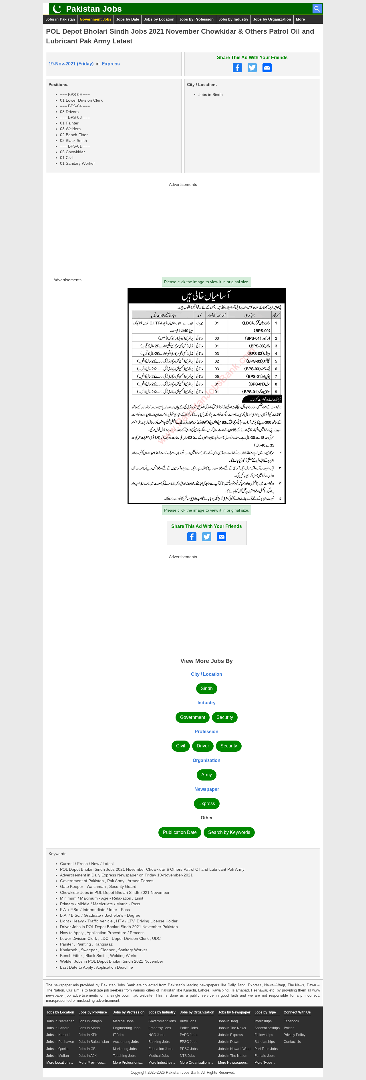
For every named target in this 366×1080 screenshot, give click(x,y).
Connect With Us (297, 1012)
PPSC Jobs (189, 1049)
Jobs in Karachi (58, 1035)
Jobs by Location (159, 19)
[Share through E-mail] (267, 67)
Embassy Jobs (159, 1028)
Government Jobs (95, 19)
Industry (207, 702)
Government (192, 717)
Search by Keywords (229, 832)
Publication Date (180, 832)
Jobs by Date (127, 19)
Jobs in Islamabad (60, 1021)
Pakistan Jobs (94, 8)
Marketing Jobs (125, 1049)
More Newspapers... (233, 1063)
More (300, 19)
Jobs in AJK (88, 1056)
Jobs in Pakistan (60, 19)
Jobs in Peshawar (60, 1042)
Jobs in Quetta (57, 1049)
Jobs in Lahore (57, 1028)
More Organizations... (196, 1063)
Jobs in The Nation (232, 1056)
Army (206, 774)
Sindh (207, 688)
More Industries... (161, 1063)
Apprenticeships (267, 1028)
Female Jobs (264, 1056)
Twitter (289, 1028)
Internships (263, 1021)
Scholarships (264, 1042)
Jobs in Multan (57, 1056)
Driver (203, 745)
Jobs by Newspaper (234, 1012)
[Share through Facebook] (237, 67)
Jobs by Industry (233, 19)
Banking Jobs (159, 1042)
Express (111, 63)
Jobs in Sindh (89, 1028)
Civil (180, 745)
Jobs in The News (232, 1028)
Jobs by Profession (196, 19)
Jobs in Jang (228, 1021)
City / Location (206, 674)
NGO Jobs (156, 1035)
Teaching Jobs (124, 1056)
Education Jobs (160, 1049)
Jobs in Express (230, 1035)
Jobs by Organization (272, 19)
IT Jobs (118, 1035)
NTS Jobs (187, 1056)
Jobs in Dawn (228, 1042)
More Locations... (59, 1063)
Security (224, 717)
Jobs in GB (87, 1049)
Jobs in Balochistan (94, 1042)
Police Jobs (189, 1028)
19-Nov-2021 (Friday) (71, 63)
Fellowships (263, 1035)
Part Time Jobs (266, 1049)
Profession (206, 731)
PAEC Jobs (188, 1035)
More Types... (264, 1063)
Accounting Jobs (126, 1042)
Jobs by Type (265, 1012)
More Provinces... (92, 1063)
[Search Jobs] (317, 8)
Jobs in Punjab (90, 1021)
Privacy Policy (294, 1035)
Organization (206, 760)
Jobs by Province (93, 1012)
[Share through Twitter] (252, 67)
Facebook (291, 1021)
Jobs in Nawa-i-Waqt (234, 1049)
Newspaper (206, 789)
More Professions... (128, 1063)
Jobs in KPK (88, 1035)
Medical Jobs (123, 1021)
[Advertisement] (183, 228)
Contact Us (292, 1042)
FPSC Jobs (188, 1042)
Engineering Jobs (126, 1028)
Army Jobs (188, 1021)
